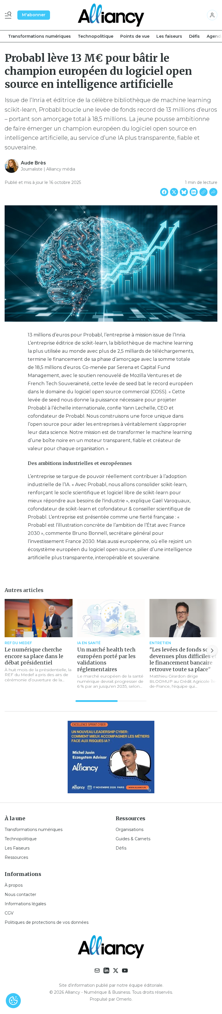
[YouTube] (125, 970)
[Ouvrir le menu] (9, 15)
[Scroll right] (212, 650)
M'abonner (33, 14)
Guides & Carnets (133, 838)
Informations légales (25, 903)
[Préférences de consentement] (13, 1000)
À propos (14, 885)
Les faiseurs (169, 36)
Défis (194, 36)
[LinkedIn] (106, 970)
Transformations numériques (39, 36)
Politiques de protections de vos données (46, 922)
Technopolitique (95, 36)
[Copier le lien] (203, 192)
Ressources (16, 857)
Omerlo (124, 999)
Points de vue (134, 36)
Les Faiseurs (17, 848)
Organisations (129, 829)
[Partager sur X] (174, 192)
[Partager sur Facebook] (164, 192)
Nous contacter (20, 894)
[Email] (97, 970)
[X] (116, 970)
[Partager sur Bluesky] (184, 192)
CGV (9, 913)
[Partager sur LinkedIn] (194, 192)
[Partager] (213, 192)
